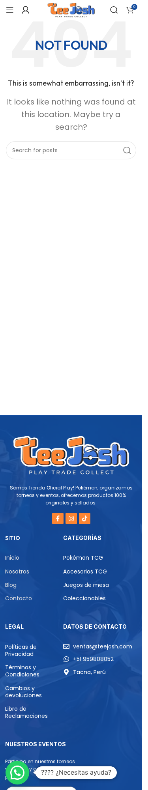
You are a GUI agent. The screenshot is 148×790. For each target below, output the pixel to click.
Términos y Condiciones (22, 670)
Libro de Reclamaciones (26, 712)
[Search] (114, 10)
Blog (11, 585)
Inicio (12, 558)
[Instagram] (71, 518)
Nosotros (17, 571)
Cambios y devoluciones (23, 691)
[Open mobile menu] (10, 10)
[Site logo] (71, 9)
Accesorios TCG (85, 571)
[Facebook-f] (58, 518)
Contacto (18, 598)
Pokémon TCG (83, 558)
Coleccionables (84, 598)
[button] (17, 772)
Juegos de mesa (86, 585)
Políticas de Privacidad (21, 650)
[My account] (26, 10)
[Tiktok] (84, 518)
